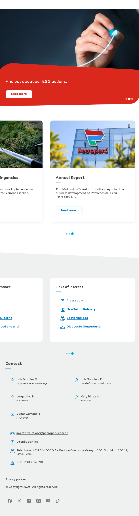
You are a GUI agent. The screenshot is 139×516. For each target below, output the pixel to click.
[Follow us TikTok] (57, 500)
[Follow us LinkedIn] (29, 500)
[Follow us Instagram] (38, 500)
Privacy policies (15, 479)
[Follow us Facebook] (9, 500)
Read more (19, 94)
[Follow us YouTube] (48, 500)
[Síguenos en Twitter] (19, 500)
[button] (126, 99)
